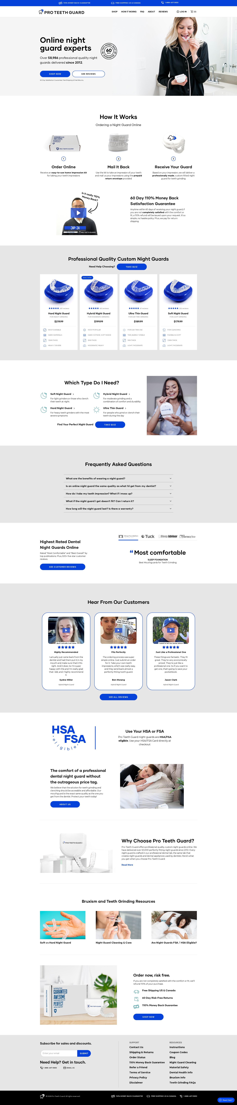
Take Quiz (132, 267)
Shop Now (55, 74)
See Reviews (88, 74)
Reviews (163, 11)
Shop (115, 11)
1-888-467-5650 (171, 2)
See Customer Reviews (62, 567)
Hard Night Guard (61, 407)
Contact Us (136, 1047)
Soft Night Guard (61, 393)
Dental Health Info (181, 1072)
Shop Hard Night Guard (58, 312)
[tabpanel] (98, 312)
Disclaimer (136, 1082)
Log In (183, 11)
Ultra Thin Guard (113, 407)
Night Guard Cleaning (182, 1062)
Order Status (137, 1057)
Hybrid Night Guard (115, 393)
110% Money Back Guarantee (76, 3)
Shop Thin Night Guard (138, 312)
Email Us (70, 1068)
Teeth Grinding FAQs (182, 1082)
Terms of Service (139, 1072)
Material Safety (179, 1067)
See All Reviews (118, 697)
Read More (127, 865)
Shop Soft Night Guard (178, 312)
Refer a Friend (138, 1067)
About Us (65, 804)
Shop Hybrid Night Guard (98, 312)
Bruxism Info (177, 1077)
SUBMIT (84, 1053)
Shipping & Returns (141, 1052)
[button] (78, 213)
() (194, 11)
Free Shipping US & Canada (128, 3)
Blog (172, 1057)
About (151, 11)
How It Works (129, 11)
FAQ (142, 11)
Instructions (177, 1047)
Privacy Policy (138, 1077)
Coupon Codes (178, 1052)
